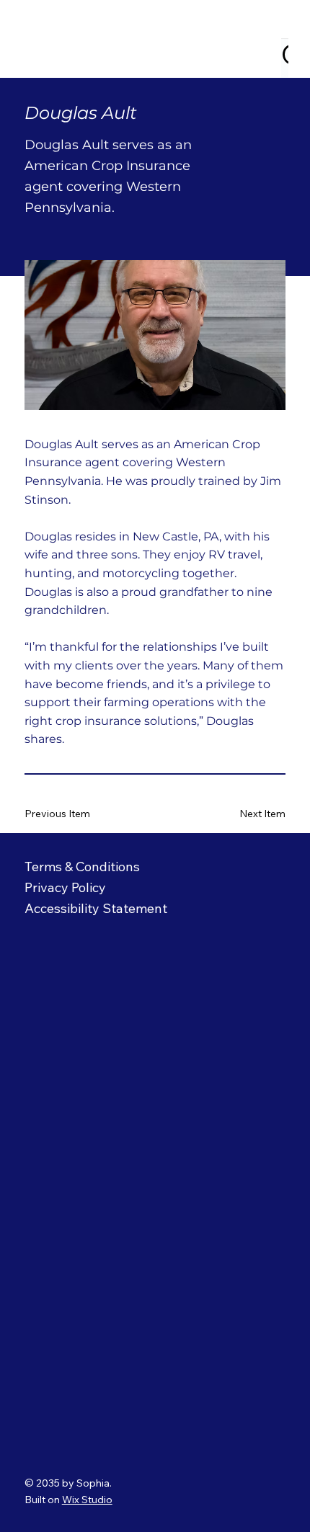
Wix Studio (87, 1499)
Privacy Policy (67, 887)
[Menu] (269, 39)
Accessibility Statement (96, 908)
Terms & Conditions (82, 866)
